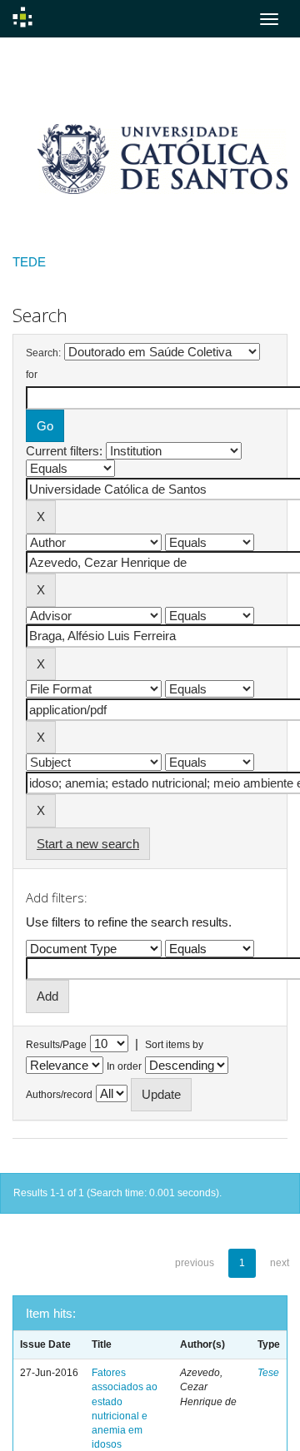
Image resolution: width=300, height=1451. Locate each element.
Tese (268, 1373)
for (32, 374)
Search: (43, 353)
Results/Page (56, 1045)
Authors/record (59, 1095)
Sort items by (174, 1045)
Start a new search (88, 844)
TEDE (29, 262)
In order (124, 1066)
